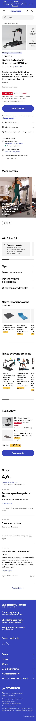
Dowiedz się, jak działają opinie (12, 484)
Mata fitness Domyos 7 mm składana (22, 327)
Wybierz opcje (18, 453)
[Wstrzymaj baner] (29, 3)
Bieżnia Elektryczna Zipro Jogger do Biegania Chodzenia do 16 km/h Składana (9, 378)
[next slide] (9, 223)
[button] (31, 428)
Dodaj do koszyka (18, 108)
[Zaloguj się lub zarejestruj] (27, 11)
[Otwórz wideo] (5, 46)
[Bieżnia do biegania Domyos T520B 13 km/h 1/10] (14, 37)
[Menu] (4, 11)
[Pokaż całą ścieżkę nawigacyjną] (2, 23)
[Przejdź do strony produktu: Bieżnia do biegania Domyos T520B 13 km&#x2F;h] (7, 422)
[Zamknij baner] (32, 3)
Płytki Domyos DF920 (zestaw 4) (9, 326)
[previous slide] (4, 223)
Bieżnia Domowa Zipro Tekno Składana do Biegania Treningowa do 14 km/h (23, 378)
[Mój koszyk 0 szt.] (31, 11)
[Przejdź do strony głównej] (16, 11)
